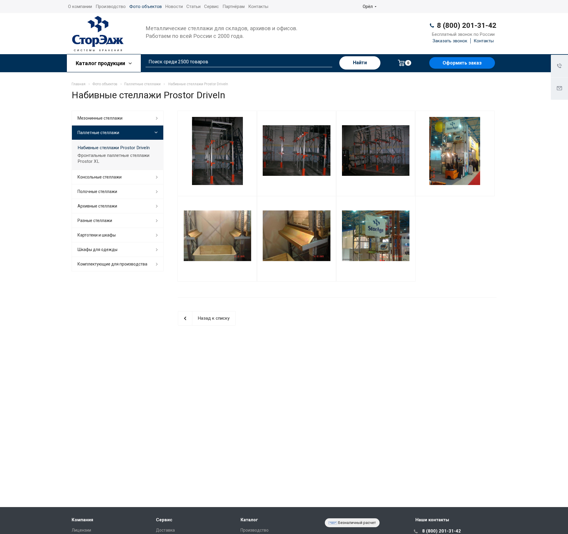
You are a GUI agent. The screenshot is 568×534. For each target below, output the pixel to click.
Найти (360, 62)
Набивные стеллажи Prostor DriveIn (114, 147)
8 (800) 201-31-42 (466, 25)
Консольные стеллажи (100, 177)
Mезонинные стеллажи (100, 118)
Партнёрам (233, 6)
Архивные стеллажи (97, 206)
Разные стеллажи (95, 220)
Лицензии (81, 530)
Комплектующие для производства (112, 264)
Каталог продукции (101, 63)
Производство (111, 6)
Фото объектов (145, 6)
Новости (174, 6)
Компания (82, 519)
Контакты (258, 6)
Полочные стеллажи (97, 191)
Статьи (193, 6)
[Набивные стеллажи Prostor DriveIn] (217, 150)
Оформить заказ (462, 63)
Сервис (211, 6)
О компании (80, 6)
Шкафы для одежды (97, 249)
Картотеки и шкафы (97, 235)
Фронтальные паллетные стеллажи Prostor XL (113, 158)
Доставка (165, 530)
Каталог (249, 519)
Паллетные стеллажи (98, 132)
